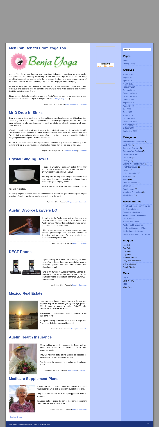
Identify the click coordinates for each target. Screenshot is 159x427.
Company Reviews (70, 151)
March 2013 (128, 74)
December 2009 (130, 93)
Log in (125, 278)
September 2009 (130, 103)
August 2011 (128, 77)
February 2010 (129, 87)
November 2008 (130, 125)
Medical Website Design (133, 231)
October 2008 (128, 128)
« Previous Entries (15, 417)
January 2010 (129, 90)
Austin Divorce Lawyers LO (33, 210)
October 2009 (128, 100)
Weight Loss (71, 202)
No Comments (81, 329)
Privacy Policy (129, 64)
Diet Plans (127, 157)
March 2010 (128, 84)
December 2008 (130, 122)
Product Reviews (130, 183)
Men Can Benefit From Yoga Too (37, 48)
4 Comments (81, 104)
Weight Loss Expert (25, 424)
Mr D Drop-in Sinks (26, 113)
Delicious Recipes (130, 154)
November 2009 (130, 96)
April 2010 (127, 81)
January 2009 (129, 118)
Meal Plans (127, 176)
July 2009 (127, 109)
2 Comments (81, 243)
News (74, 243)
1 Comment (82, 151)
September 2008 (130, 131)
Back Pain (127, 145)
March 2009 (128, 115)
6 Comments (81, 202)
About (125, 61)
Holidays (126, 170)
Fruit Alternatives (130, 167)
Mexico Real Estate (25, 293)
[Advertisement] (79, 21)
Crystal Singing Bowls (28, 159)
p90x (148, 424)
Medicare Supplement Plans (33, 379)
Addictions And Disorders (133, 142)
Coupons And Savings (132, 151)
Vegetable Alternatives (132, 192)
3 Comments (81, 409)
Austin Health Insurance (30, 337)
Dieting (126, 161)
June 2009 (127, 112)
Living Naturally (70, 104)
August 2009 (128, 106)
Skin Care (127, 186)
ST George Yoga (58, 99)
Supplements (128, 189)
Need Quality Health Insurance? (136, 234)
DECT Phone (20, 252)
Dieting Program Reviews (134, 164)
